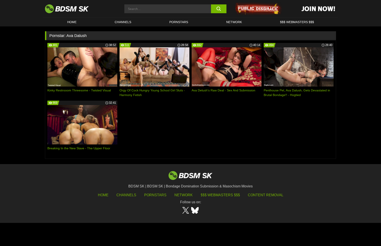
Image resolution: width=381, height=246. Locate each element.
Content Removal (265, 195)
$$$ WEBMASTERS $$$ (297, 22)
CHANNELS (123, 22)
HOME (72, 22)
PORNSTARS (178, 22)
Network (234, 22)
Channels (126, 195)
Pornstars (155, 195)
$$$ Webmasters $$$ (220, 195)
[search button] (218, 8)
